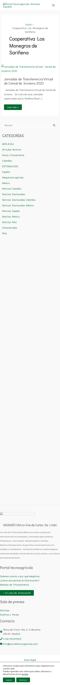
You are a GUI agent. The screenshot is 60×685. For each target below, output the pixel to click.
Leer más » (14, 106)
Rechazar (23, 680)
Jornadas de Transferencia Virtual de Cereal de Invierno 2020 (28, 81)
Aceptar (9, 680)
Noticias (4, 610)
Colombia (7, 160)
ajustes (25, 674)
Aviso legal (30, 660)
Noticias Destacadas (13, 194)
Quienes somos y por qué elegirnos (20, 576)
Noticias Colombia (11, 188)
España (6, 171)
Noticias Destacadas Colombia (18, 199)
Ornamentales (9, 227)
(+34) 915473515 (12, 639)
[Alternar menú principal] (53, 5)
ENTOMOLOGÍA (10, 166)
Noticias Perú (9, 222)
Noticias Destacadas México (18, 205)
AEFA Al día (8, 144)
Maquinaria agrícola (12, 177)
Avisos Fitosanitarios (13, 155)
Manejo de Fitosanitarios (14, 584)
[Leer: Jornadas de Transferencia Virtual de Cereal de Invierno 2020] (30, 68)
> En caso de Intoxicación (17, 592)
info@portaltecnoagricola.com (20, 644)
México (6, 183)
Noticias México (11, 216)
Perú (4, 233)
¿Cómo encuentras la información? (20, 580)
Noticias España (11, 211)
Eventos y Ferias (9, 614)
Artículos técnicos (11, 149)
